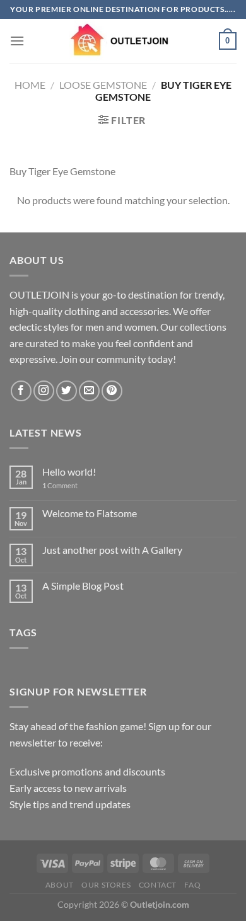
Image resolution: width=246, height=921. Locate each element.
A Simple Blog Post (83, 586)
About (59, 885)
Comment (60, 485)
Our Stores (106, 885)
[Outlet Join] (123, 41)
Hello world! (69, 472)
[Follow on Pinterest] (112, 390)
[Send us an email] (89, 390)
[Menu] (17, 40)
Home (30, 85)
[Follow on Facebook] (21, 390)
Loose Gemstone (103, 85)
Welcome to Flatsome (89, 513)
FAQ (192, 885)
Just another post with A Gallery (112, 550)
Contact (158, 885)
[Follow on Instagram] (43, 390)
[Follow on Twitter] (66, 390)
